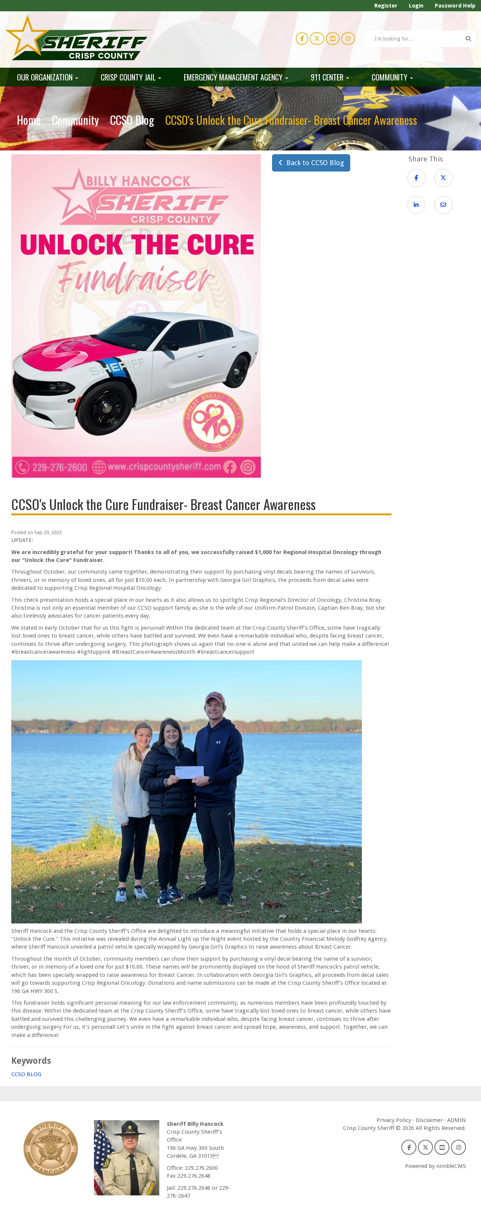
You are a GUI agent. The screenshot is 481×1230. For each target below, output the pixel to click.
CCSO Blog (132, 119)
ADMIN (456, 1120)
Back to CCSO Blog (313, 163)
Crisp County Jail (129, 77)
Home (29, 119)
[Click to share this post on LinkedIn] (416, 205)
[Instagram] (348, 38)
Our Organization (45, 77)
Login (416, 5)
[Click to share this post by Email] (443, 205)
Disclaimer (429, 1120)
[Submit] (468, 38)
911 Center (328, 77)
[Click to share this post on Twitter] (443, 178)
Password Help (455, 5)
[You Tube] (333, 38)
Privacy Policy (394, 1120)
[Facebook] (302, 38)
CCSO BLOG (26, 1074)
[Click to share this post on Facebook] (416, 178)
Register (386, 5)
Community (390, 77)
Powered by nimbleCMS (435, 1166)
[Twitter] (317, 38)
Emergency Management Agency (234, 77)
